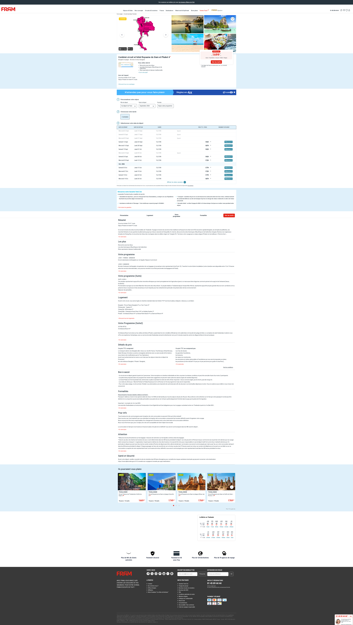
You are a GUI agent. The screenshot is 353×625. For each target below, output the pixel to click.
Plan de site (182, 600)
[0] (346, 10)
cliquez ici (155, 622)
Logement (150, 215)
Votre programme (176, 215)
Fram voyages (120, 14)
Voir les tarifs (216, 62)
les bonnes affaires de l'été (187, 2)
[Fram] (8, 9)
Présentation (124, 215)
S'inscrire (202, 574)
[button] (129, 556)
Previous (122, 35)
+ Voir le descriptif (143, 72)
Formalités (203, 215)
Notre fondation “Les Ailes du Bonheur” (158, 592)
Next (166, 35)
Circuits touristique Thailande (130, 14)
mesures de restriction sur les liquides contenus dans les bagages (165, 437)
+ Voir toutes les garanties (124, 207)
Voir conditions (190, 185)
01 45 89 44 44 (334, 10)
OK (231, 574)
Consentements (183, 602)
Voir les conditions (228, 367)
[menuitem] (128, 10)
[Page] (148, 573)
